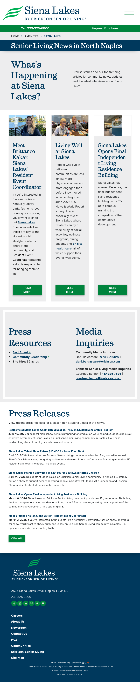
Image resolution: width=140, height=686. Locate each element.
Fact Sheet (22, 352)
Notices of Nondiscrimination (70, 674)
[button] (52, 12)
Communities (21, 646)
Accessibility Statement (83, 666)
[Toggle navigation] (129, 13)
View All (17, 538)
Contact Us (19, 634)
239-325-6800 (35, 28)
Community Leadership (31, 357)
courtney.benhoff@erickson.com (98, 378)
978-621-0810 (109, 357)
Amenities (32, 36)
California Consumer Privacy (64, 670)
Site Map (17, 658)
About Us (18, 621)
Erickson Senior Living (27, 652)
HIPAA (54, 662)
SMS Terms (83, 670)
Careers (17, 615)
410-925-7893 (112, 373)
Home (15, 36)
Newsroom (19, 628)
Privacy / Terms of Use (103, 666)
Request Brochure (105, 28)
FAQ (14, 639)
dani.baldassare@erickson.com (98, 361)
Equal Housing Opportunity (70, 662)
